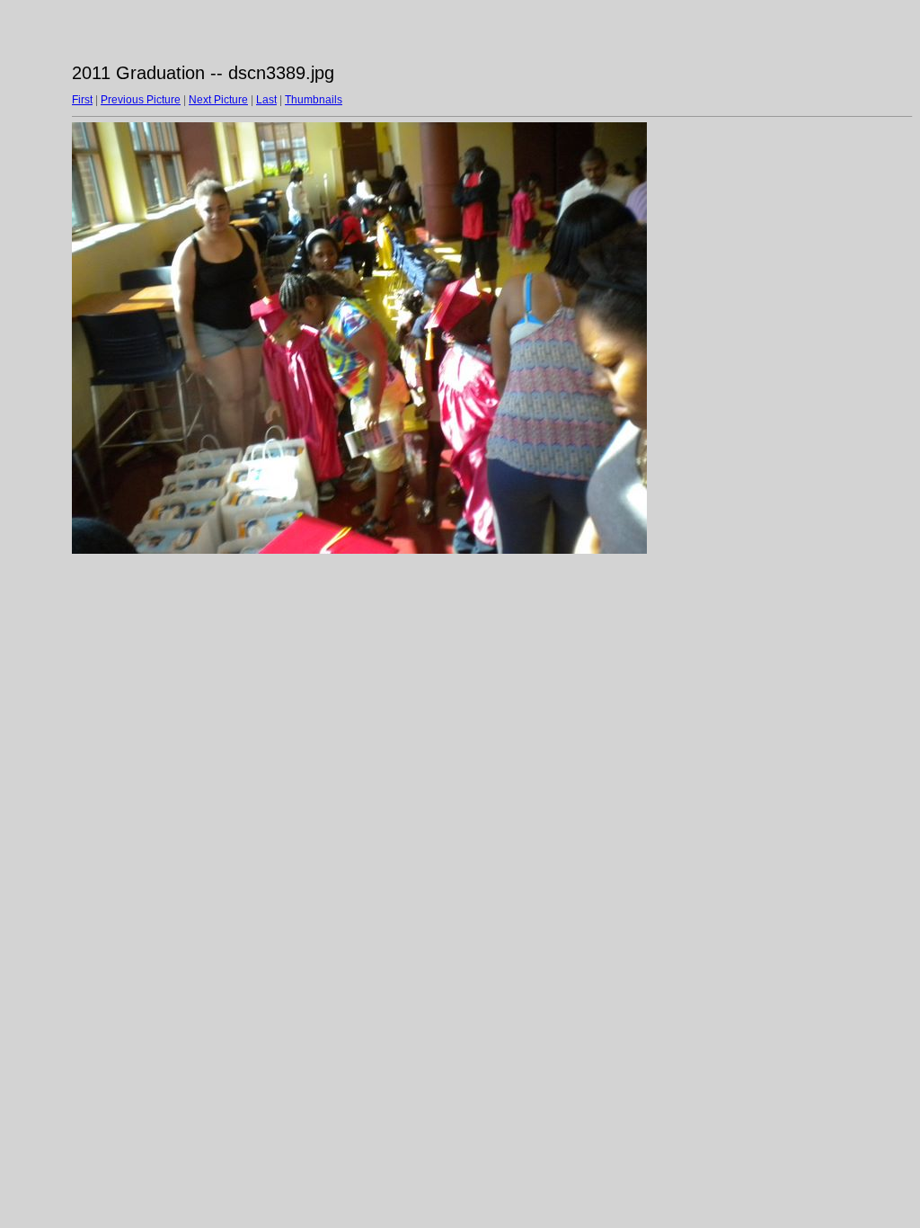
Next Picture (218, 99)
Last (266, 99)
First (82, 99)
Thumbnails (313, 99)
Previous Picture (141, 99)
